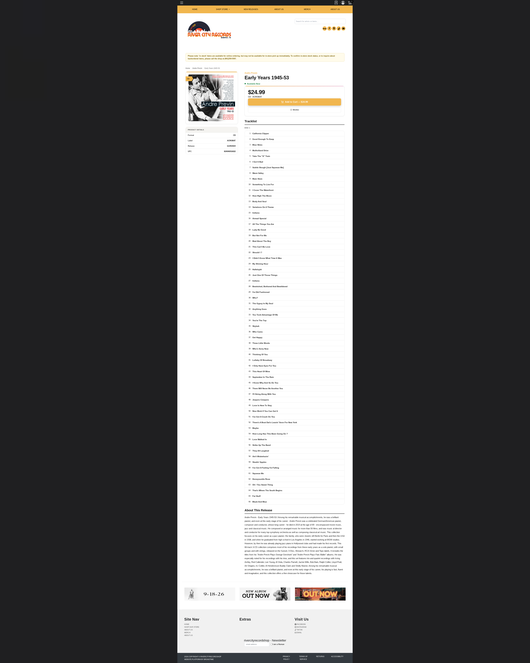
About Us (335, 9)
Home (188, 68)
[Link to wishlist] (336, 3)
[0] (350, 3)
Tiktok (299, 630)
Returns (320, 656)
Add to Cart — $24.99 (296, 102)
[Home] (209, 30)
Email (299, 633)
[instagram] (334, 28)
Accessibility (337, 656)
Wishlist (296, 110)
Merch (307, 9)
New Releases (251, 9)
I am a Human (278, 644)
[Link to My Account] (343, 3)
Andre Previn (197, 68)
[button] (223, 9)
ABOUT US (279, 9)
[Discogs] (324, 28)
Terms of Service (303, 658)
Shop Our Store (191, 627)
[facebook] (329, 28)
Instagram (301, 627)
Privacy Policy (286, 658)
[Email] (343, 28)
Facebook (301, 624)
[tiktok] (338, 28)
